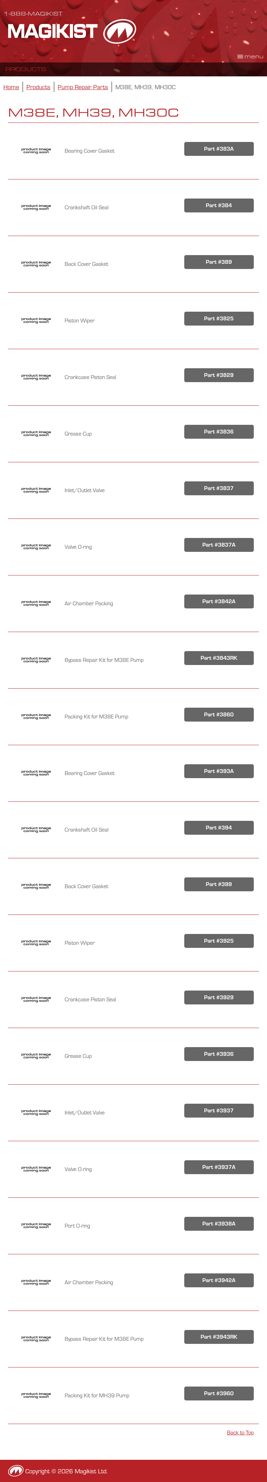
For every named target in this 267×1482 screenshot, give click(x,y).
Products (25, 69)
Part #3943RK (219, 1337)
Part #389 (219, 262)
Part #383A (219, 149)
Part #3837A (218, 545)
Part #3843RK (219, 658)
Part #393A (219, 771)
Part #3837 (219, 488)
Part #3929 (219, 997)
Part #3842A (218, 601)
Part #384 (219, 205)
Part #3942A (218, 1280)
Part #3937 (219, 1110)
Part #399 (219, 884)
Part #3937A (218, 1167)
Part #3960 (219, 1393)
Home (11, 86)
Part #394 (219, 828)
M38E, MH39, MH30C (145, 86)
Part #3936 (219, 1054)
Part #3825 (219, 318)
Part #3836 (219, 432)
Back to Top (240, 1432)
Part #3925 (219, 941)
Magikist (72, 31)
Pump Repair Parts (83, 86)
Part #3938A (218, 1224)
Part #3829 (219, 375)
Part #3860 (219, 714)
